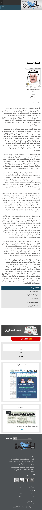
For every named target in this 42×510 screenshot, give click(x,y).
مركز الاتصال (20, 496)
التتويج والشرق (34, 291)
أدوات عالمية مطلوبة (32, 295)
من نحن (31, 456)
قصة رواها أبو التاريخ (32, 302)
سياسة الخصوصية (30, 503)
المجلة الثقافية (22, 487)
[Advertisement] (21, 34)
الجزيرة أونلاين (31, 487)
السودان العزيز (34, 298)
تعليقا (21, 352)
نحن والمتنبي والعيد (32, 306)
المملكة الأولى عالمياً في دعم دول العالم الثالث (27, 426)
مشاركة (21, 356)
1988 (8, 412)
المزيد (21, 429)
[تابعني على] (35, 86)
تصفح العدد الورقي (21, 365)
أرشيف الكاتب (33, 97)
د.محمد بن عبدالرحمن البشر (33, 89)
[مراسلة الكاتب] (39, 86)
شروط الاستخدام (31, 501)
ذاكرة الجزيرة (21, 407)
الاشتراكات (32, 496)
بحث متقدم (9, 438)
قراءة (21, 349)
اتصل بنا (32, 491)
